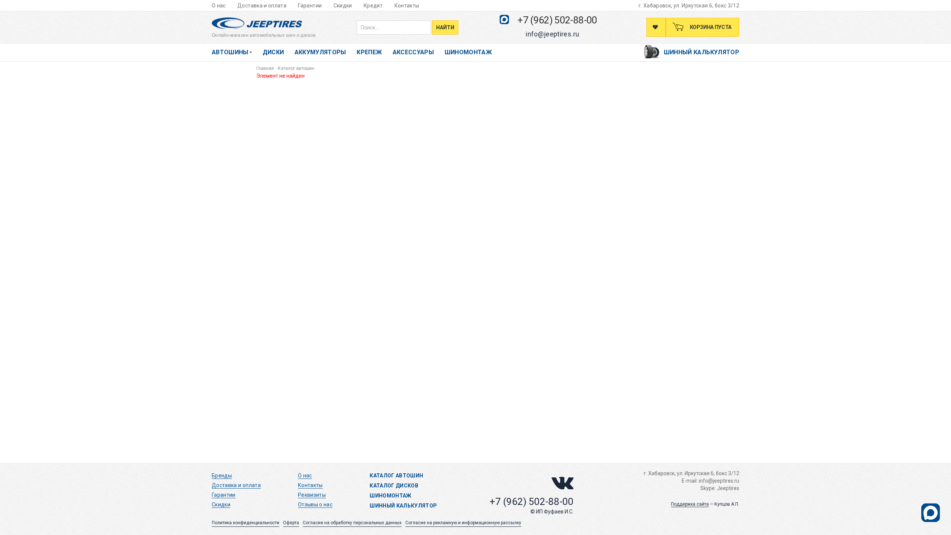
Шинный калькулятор (701, 52)
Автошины (230, 52)
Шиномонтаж (468, 52)
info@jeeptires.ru (552, 34)
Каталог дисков (394, 486)
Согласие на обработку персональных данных (352, 522)
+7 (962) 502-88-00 (557, 20)
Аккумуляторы (320, 52)
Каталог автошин (396, 476)
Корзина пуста (710, 27)
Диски (273, 52)
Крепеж (369, 52)
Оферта (291, 522)
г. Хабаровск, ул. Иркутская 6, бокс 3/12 (689, 6)
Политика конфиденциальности (245, 522)
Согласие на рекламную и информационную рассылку (463, 522)
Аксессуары (413, 52)
